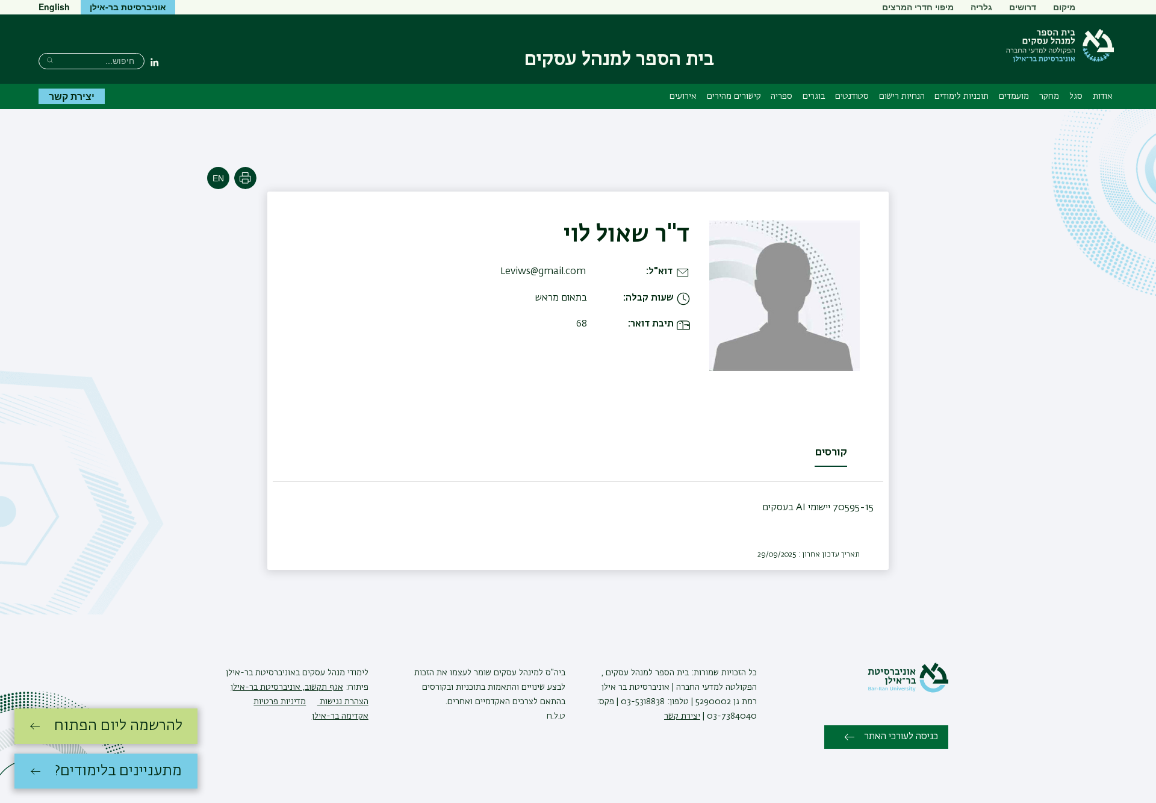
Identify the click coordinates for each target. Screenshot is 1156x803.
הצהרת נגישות (342, 702)
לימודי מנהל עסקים (334, 673)
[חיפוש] (50, 60)
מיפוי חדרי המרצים (918, 7)
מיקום (1064, 7)
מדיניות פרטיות (279, 702)
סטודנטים (852, 96)
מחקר (1049, 96)
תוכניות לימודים (961, 96)
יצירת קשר (72, 96)
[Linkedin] (154, 62)
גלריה (981, 7)
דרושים (1022, 7)
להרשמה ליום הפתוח (118, 726)
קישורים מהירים (734, 96)
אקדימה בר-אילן (340, 716)
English (54, 7)
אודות (1103, 96)
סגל (1076, 96)
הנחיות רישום (902, 96)
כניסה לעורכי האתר (901, 737)
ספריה (781, 96)
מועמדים (1014, 96)
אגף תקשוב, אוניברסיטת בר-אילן (287, 687)
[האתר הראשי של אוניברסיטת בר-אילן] (908, 690)
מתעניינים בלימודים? (118, 771)
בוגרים (814, 96)
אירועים (683, 96)
